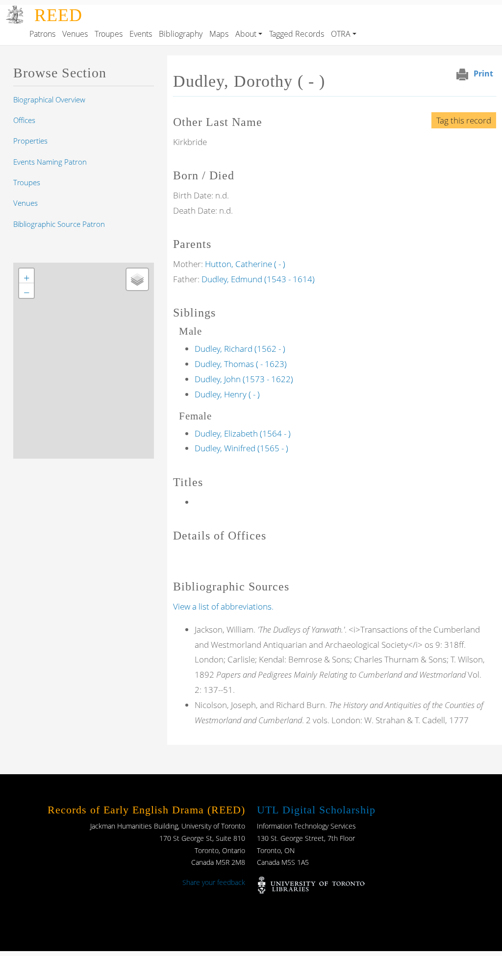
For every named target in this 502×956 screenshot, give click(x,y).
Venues (75, 33)
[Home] (15, 11)
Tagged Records (296, 33)
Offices (24, 120)
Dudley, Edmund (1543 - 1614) (258, 279)
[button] (26, 276)
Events (140, 33)
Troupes (109, 33)
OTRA (341, 33)
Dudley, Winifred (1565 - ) (241, 448)
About (245, 33)
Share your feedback (213, 882)
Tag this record (463, 120)
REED (58, 15)
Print (483, 73)
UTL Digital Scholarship (316, 810)
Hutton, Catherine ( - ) (245, 264)
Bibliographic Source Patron (59, 224)
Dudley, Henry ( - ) (227, 394)
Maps (218, 33)
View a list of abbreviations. (223, 606)
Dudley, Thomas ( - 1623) (241, 363)
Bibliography (180, 33)
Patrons (42, 33)
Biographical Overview (49, 99)
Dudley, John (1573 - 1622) (244, 379)
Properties (30, 141)
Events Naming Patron (50, 162)
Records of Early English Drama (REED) (146, 810)
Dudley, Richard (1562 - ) (240, 348)
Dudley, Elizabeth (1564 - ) (243, 433)
